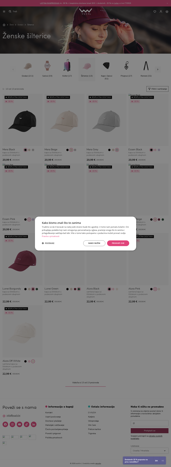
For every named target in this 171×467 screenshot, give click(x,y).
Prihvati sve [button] (118, 243)
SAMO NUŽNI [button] (94, 243)
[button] (48, 243)
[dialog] (85, 233)
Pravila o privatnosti (50, 236)
